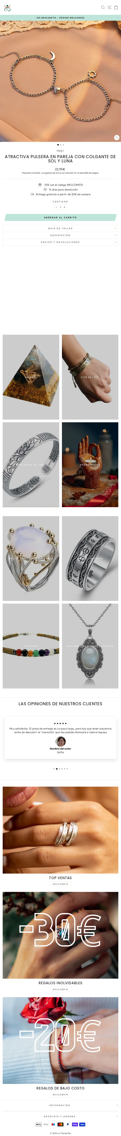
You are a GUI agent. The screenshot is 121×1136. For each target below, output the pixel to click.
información (59, 1105)
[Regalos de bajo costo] (60, 1040)
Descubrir (60, 884)
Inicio (60, 150)
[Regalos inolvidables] (60, 935)
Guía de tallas (60, 228)
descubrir (60, 989)
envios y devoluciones (60, 242)
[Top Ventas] (60, 830)
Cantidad (60, 201)
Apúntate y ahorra (60, 1116)
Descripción (60, 235)
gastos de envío (53, 172)
